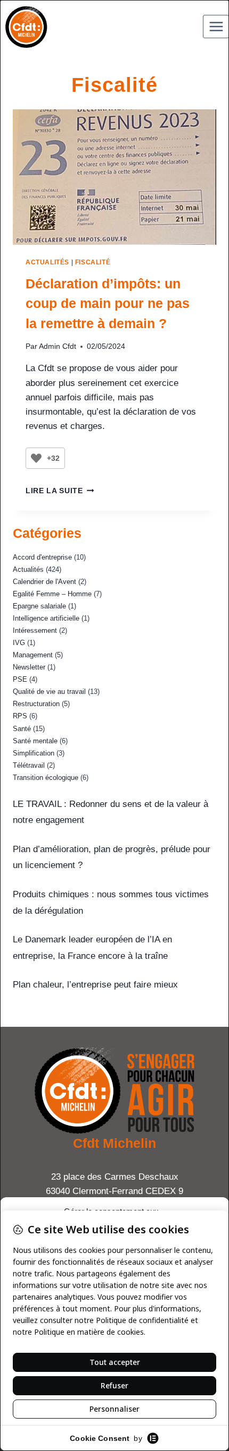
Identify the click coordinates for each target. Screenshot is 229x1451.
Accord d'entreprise (42, 557)
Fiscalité (92, 262)
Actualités (47, 262)
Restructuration (36, 704)
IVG (19, 643)
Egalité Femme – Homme (52, 594)
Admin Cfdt (57, 346)
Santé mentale (35, 741)
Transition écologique (45, 778)
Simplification (33, 753)
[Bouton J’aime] (36, 458)
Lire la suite (60, 491)
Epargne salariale (39, 606)
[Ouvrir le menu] (216, 26)
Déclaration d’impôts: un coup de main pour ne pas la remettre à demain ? (108, 303)
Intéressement (35, 630)
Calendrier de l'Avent (44, 582)
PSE (20, 679)
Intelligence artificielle (46, 618)
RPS (20, 716)
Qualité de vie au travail (49, 692)
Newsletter (29, 667)
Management (33, 655)
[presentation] (114, 177)
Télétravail (29, 765)
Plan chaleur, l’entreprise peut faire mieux (95, 985)
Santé (22, 729)
